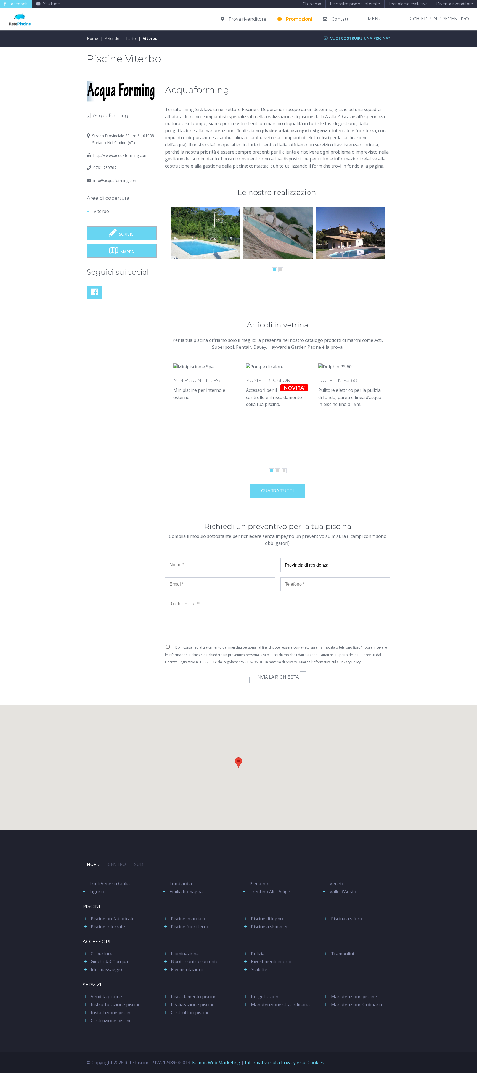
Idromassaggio (106, 969)
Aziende (112, 38)
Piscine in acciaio (188, 919)
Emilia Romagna (186, 892)
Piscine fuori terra (189, 927)
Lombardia (180, 884)
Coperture (101, 954)
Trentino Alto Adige (270, 892)
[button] (238, 762)
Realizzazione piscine (192, 1004)
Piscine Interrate (108, 927)
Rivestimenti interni (271, 961)
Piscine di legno (267, 919)
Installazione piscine (112, 1012)
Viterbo (150, 38)
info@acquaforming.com (115, 180)
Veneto (337, 884)
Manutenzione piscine (354, 996)
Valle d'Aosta (343, 892)
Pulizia (257, 954)
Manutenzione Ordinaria (356, 1004)
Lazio (131, 38)
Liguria (96, 892)
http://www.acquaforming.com (120, 155)
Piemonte (259, 884)
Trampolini (342, 954)
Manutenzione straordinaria (280, 1004)
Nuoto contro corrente (194, 961)
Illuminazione (185, 954)
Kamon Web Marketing (216, 1062)
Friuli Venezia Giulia (109, 884)
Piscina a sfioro (346, 919)
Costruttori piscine (190, 1012)
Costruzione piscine (111, 1021)
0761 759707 (104, 167)
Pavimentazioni (187, 969)
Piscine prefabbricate (113, 919)
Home (92, 38)
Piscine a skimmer (269, 927)
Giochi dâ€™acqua (109, 961)
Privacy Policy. (350, 662)
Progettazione (266, 996)
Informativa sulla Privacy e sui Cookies (284, 1062)
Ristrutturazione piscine (116, 1004)
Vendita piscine (106, 996)
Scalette (259, 969)
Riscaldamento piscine (193, 996)
